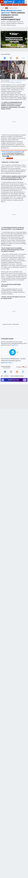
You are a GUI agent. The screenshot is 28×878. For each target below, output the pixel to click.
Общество (4, 158)
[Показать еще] (23, 58)
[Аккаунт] (26, 1)
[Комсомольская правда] (8, 2)
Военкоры (15, 4)
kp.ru (25, 367)
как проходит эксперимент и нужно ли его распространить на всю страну (13, 154)
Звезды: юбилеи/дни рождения (16, 376)
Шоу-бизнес (6, 376)
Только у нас (9, 4)
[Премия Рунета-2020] (13, 1)
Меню (1, 1)
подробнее (14, 345)
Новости (3, 4)
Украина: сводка (23, 4)
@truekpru (9, 363)
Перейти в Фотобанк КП (16, 82)
